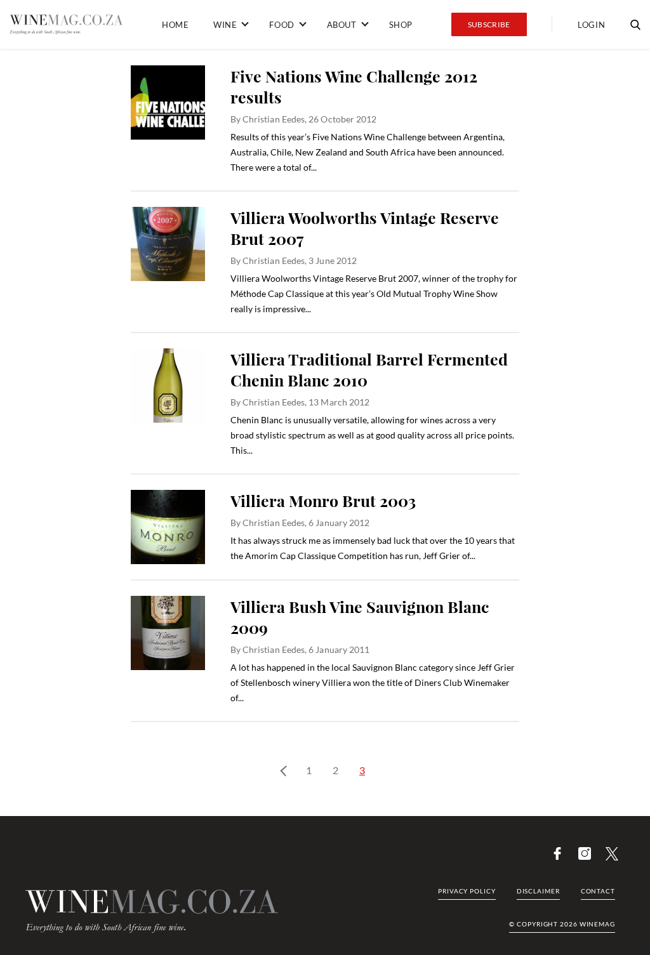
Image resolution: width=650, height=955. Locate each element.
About (342, 25)
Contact (598, 891)
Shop (401, 25)
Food (281, 25)
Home (175, 25)
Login (591, 25)
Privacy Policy (467, 891)
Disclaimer (538, 891)
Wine (225, 25)
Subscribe (489, 24)
